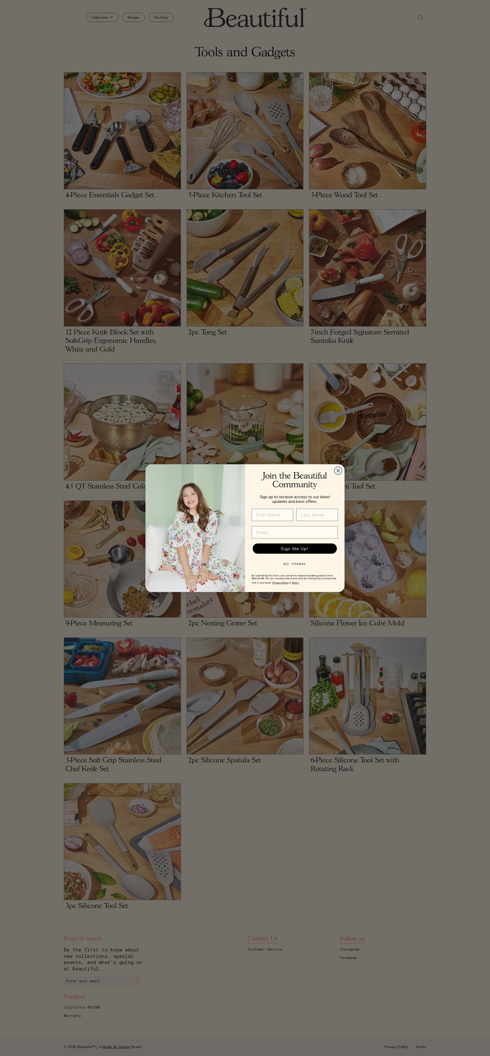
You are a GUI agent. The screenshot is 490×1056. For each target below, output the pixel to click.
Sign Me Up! (295, 548)
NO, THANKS (295, 564)
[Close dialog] (338, 470)
